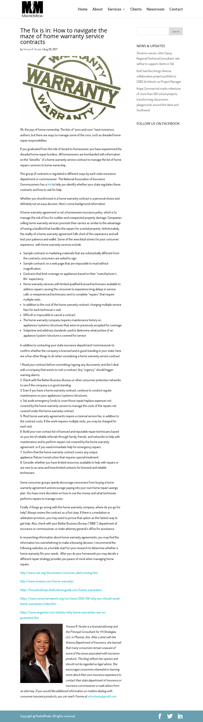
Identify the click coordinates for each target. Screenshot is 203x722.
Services (114, 9)
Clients (136, 9)
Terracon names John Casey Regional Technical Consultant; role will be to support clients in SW (158, 58)
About (97, 9)
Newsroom (155, 9)
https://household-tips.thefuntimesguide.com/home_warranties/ (61, 590)
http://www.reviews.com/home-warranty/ (47, 581)
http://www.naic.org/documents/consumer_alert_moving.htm (59, 573)
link (50, 184)
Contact (176, 9)
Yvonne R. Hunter (32, 49)
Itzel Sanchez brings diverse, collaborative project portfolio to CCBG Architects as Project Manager (159, 76)
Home (82, 9)
